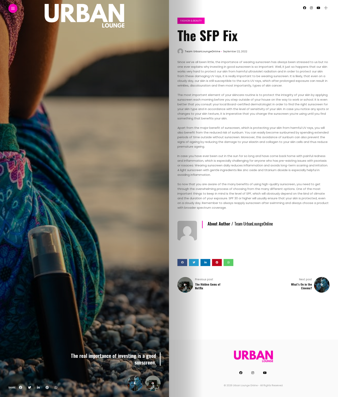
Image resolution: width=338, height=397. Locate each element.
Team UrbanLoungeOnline (202, 51)
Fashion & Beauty (191, 20)
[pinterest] (47, 387)
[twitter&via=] (29, 387)
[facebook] (20, 387)
